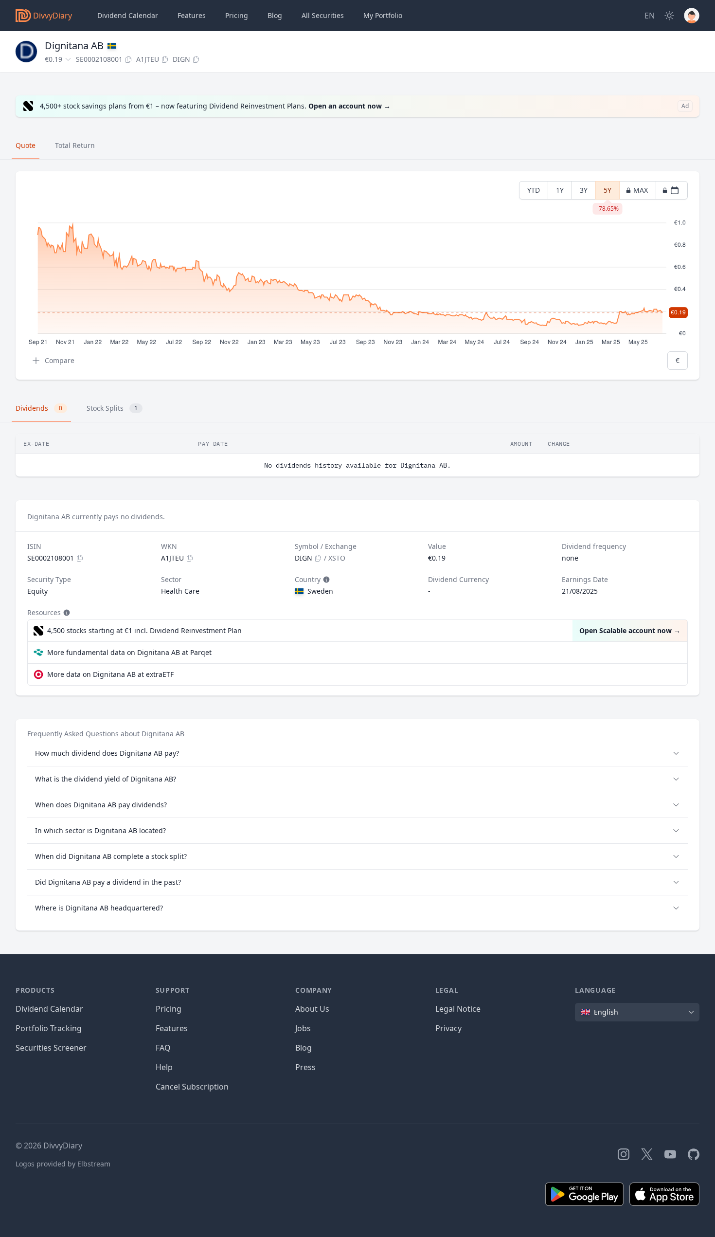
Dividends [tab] (39, 408)
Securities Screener (51, 1047)
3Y (584, 190)
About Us (312, 1008)
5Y (608, 192)
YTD (533, 190)
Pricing (236, 15)
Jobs (303, 1028)
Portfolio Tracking (49, 1028)
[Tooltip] (325, 579)
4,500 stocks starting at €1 (144, 630)
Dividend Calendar (127, 15)
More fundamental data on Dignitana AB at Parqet (129, 652)
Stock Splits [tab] (112, 408)
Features (192, 15)
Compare (59, 360)
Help (164, 1067)
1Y (560, 190)
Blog (303, 1047)
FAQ (163, 1047)
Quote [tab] (26, 145)
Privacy (448, 1028)
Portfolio (382, 15)
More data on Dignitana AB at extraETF (110, 674)
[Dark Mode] (669, 15)
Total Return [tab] (75, 145)
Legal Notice (458, 1008)
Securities (323, 15)
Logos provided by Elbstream (63, 1163)
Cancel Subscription (192, 1086)
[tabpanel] (357, 275)
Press (305, 1067)
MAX (640, 190)
